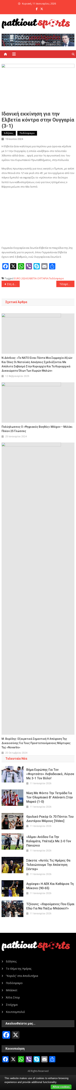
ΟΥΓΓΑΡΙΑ (42, 278)
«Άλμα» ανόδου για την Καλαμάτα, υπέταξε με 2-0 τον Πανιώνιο (48, 841)
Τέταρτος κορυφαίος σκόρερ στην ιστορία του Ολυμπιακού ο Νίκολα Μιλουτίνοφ (67, 284)
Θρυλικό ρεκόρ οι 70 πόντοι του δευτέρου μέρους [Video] (50, 819)
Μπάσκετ (11, 990)
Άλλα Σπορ (13, 997)
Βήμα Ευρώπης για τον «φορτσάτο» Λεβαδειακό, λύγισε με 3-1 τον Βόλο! (50, 774)
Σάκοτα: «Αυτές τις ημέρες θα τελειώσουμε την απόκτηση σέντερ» (48, 865)
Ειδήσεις (8, 133)
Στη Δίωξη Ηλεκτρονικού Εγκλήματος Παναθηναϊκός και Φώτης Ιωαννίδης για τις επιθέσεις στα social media (13, 284)
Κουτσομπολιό (15, 1012)
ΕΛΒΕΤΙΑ (32, 278)
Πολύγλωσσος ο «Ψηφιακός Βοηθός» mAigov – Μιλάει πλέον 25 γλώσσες (37, 429)
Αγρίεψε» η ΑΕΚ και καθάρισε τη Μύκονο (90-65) (50, 886)
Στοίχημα (12, 1004)
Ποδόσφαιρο (27, 133)
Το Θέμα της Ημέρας (18, 968)
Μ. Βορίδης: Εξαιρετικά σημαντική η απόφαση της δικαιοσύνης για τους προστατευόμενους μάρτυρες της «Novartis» (36, 743)
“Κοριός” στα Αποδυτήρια (22, 976)
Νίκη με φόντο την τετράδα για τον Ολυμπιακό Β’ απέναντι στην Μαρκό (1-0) (49, 797)
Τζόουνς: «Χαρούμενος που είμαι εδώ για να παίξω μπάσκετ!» (50, 906)
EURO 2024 (20, 278)
